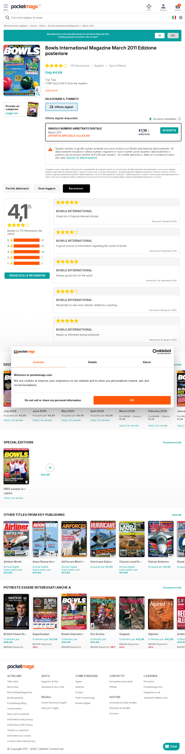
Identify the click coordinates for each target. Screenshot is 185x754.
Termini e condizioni (18, 730)
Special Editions (18, 442)
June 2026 (39, 411)
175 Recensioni (80, 65)
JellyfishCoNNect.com (156, 697)
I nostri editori (14, 708)
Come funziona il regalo (54, 702)
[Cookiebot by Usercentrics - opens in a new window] (155, 351)
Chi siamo (149, 681)
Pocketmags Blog (16, 703)
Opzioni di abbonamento (81, 157)
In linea (79, 692)
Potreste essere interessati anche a (37, 587)
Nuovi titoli (12, 687)
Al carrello (17, 420)
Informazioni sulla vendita (123, 702)
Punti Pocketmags (85, 697)
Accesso (114, 713)
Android (80, 687)
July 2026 (10, 411)
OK (132, 400)
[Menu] (6, 7)
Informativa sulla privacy (20, 719)
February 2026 (157, 411)
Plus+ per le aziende (18, 714)
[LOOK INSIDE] (22, 94)
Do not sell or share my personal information (53, 400)
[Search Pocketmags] (7, 18)
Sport (33, 25)
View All (176, 514)
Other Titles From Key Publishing (34, 514)
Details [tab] (92, 362)
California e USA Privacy (20, 724)
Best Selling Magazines (19, 692)
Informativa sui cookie (19, 735)
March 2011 (88, 25)
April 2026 (97, 411)
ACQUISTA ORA (169, 131)
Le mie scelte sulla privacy (21, 741)
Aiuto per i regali (50, 708)
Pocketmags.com (153, 687)
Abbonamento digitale (15, 25)
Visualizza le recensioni (27, 275)
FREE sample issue (16, 488)
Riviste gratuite (15, 697)
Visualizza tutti (172, 442)
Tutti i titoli (12, 681)
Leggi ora (12, 113)
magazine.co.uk (152, 692)
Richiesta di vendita (119, 708)
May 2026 (67, 411)
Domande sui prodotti (121, 681)
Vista (6, 420)
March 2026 (127, 411)
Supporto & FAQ (49, 681)
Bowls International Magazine (63, 25)
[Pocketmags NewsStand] (23, 7)
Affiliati (113, 687)
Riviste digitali (83, 703)
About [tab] (147, 362)
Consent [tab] (38, 362)
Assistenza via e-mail (52, 687)
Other (42, 25)
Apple (79, 681)
